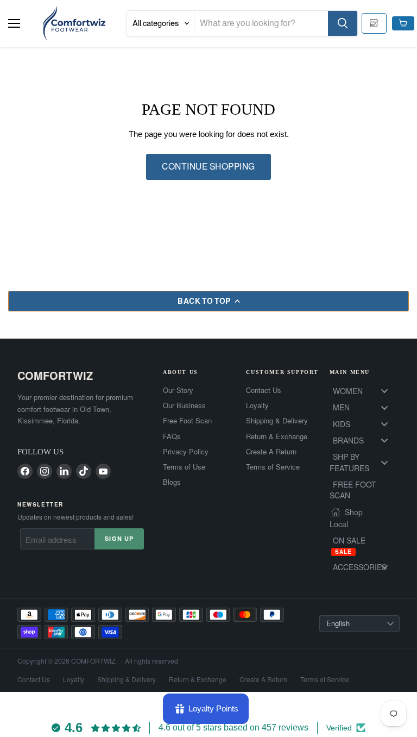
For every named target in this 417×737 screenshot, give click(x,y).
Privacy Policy (185, 452)
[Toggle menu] (384, 391)
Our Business (184, 405)
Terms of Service (273, 467)
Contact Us (263, 390)
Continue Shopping (208, 166)
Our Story (178, 390)
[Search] (342, 23)
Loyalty (257, 405)
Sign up (119, 538)
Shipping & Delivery (277, 421)
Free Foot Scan (187, 421)
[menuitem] (365, 390)
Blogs (172, 482)
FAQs (172, 436)
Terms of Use (184, 467)
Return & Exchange (276, 436)
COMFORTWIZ (55, 375)
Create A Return (271, 452)
